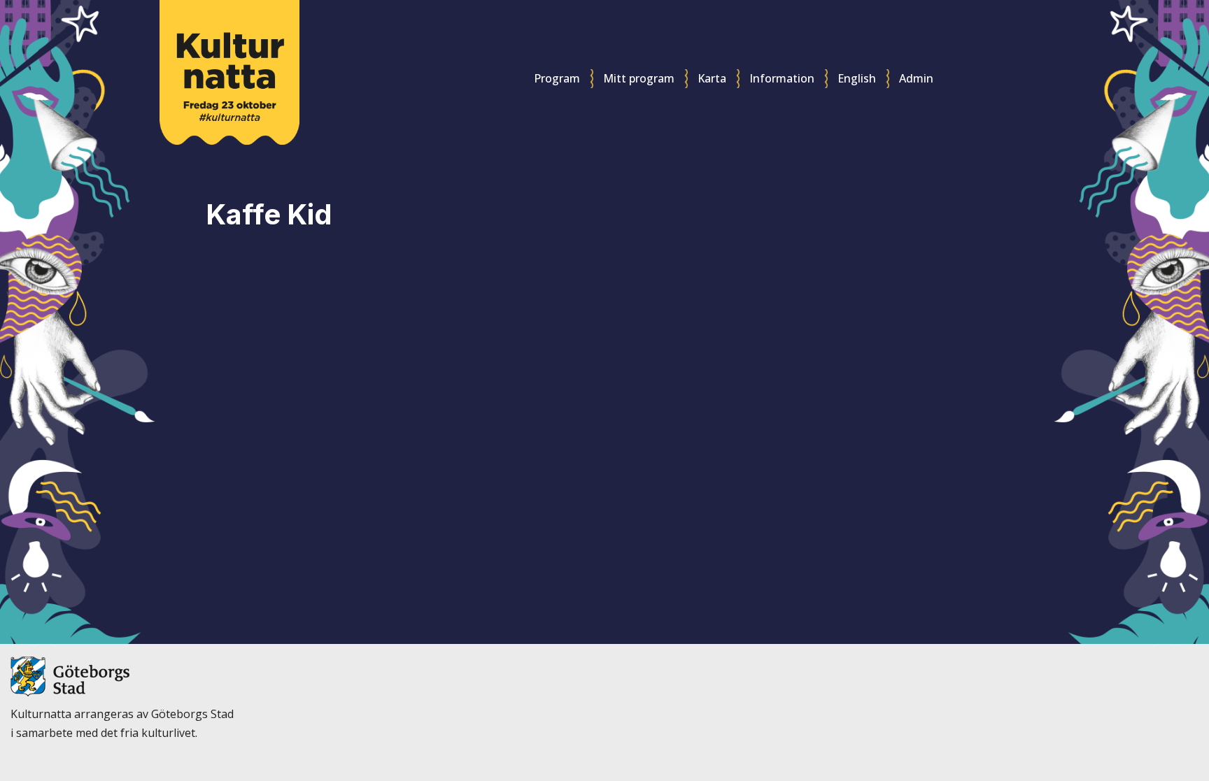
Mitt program (638, 78)
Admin (916, 78)
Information (781, 78)
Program (557, 78)
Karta (712, 78)
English (856, 78)
